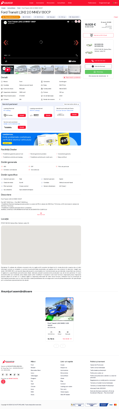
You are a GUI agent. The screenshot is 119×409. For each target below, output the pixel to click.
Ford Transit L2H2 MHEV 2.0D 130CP (58, 324)
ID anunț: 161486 (106, 22)
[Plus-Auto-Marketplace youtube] (10, 374)
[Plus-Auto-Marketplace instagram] (6, 374)
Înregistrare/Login (104, 3)
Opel (32, 384)
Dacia (32, 395)
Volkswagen (34, 376)
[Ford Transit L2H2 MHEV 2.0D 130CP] (59, 309)
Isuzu (32, 389)
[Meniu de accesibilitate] (3, 381)
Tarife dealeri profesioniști (98, 370)
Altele (70, 3)
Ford (19, 8)
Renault (33, 368)
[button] (77, 42)
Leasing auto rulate (66, 386)
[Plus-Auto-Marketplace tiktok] (14, 374)
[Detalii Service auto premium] (8, 127)
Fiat (32, 381)
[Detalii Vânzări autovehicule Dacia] (60, 114)
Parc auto (63, 389)
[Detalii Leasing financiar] (8, 115)
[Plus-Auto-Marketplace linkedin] (18, 374)
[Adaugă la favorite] (71, 299)
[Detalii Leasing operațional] (34, 115)
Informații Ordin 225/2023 (98, 388)
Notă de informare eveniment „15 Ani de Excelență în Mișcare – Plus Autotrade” (102, 392)
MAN (32, 392)
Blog (62, 381)
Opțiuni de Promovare (96, 365)
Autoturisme (40, 3)
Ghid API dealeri (65, 395)
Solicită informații (100, 66)
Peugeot (33, 378)
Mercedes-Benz (36, 370)
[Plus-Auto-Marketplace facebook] (3, 374)
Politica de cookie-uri (96, 373)
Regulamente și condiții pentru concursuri (102, 380)
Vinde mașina (64, 392)
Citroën (33, 386)
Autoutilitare (61, 3)
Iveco (32, 373)
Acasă (31, 3)
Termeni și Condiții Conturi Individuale (101, 383)
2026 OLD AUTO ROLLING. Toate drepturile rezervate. (25, 405)
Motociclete (50, 3)
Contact (63, 384)
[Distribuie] (76, 21)
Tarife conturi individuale (97, 368)
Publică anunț (92, 3)
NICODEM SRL (52, 327)
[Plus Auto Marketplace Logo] (7, 3)
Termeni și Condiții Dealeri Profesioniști (102, 386)
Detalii (22, 115)
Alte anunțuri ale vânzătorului (97, 76)
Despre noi (64, 368)
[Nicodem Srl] (89, 45)
